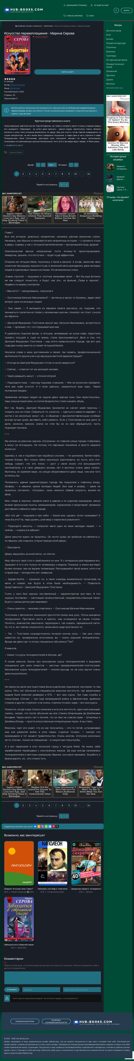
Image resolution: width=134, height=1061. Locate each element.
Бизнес (110, 39)
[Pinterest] (53, 826)
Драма (109, 79)
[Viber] (42, 826)
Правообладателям (24, 1021)
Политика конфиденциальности (56, 1021)
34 (88, 173)
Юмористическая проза (115, 65)
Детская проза (113, 30)
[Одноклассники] (38, 826)
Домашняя (111, 71)
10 (75, 173)
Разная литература (116, 43)
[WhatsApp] (46, 826)
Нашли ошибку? (41, 36)
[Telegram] (49, 826)
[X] (57, 826)
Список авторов (74, 16)
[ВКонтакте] (35, 826)
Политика (111, 47)
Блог (92, 16)
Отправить (12, 990)
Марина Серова (18, 85)
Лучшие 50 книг (101, 5)
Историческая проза (116, 59)
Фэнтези (110, 83)
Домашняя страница (77, 5)
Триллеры (111, 55)
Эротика (110, 75)
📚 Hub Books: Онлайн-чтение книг (28, 26)
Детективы (48, 26)
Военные (110, 51)
